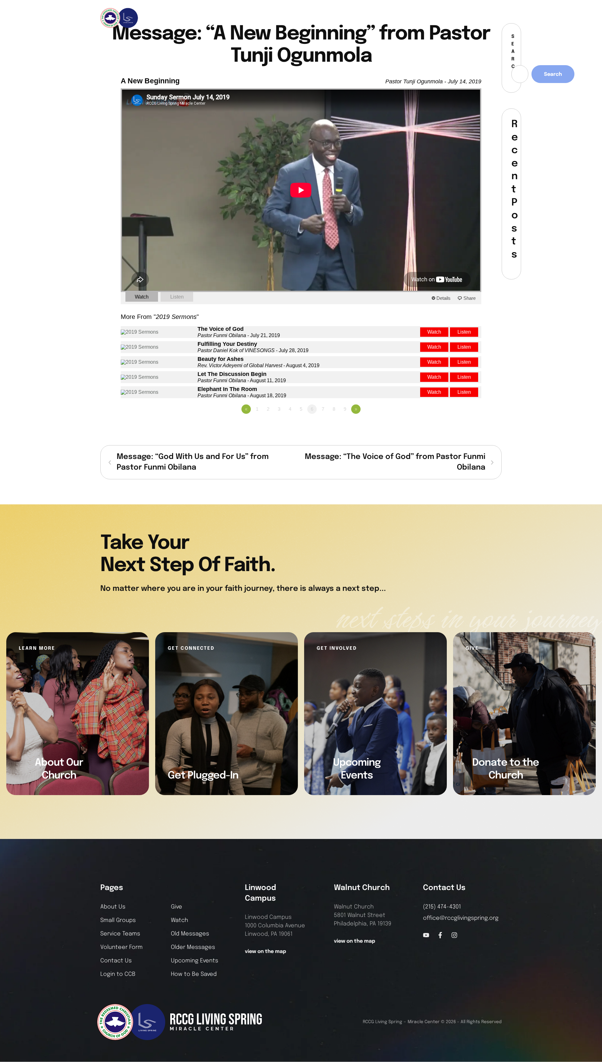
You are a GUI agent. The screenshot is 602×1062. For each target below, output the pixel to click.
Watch (142, 296)
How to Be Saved (194, 974)
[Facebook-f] (473, 17)
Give (176, 907)
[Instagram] (483, 17)
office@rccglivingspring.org (461, 918)
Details (443, 298)
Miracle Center (424, 1022)
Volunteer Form (121, 947)
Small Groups (118, 920)
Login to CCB (117, 974)
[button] (497, 17)
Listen (177, 296)
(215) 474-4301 (442, 907)
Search (553, 74)
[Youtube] (426, 935)
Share (469, 298)
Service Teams (120, 934)
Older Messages (193, 947)
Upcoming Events (194, 961)
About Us (112, 907)
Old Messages (190, 934)
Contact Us (116, 961)
